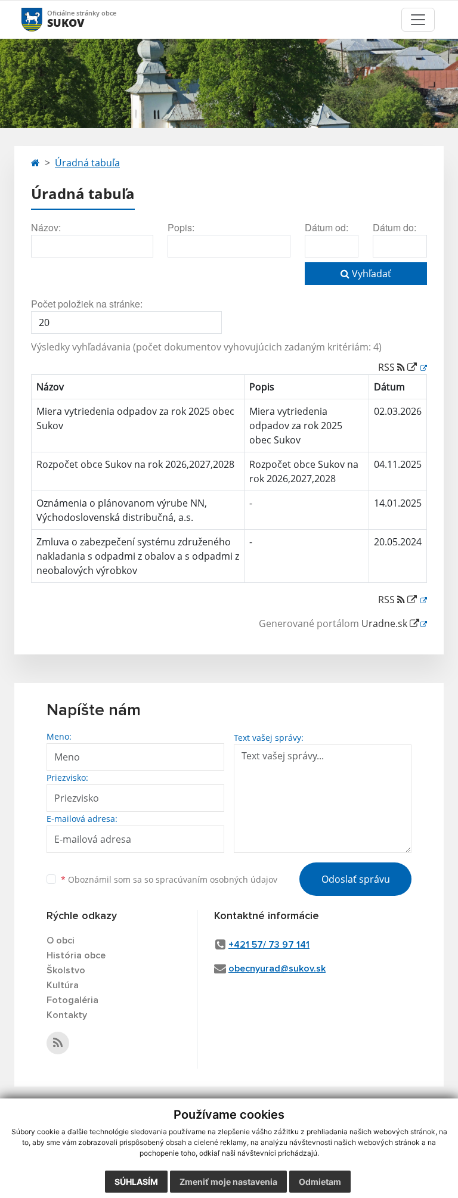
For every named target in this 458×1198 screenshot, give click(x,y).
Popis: (181, 227)
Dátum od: (326, 227)
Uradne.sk (385, 623)
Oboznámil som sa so (169, 879)
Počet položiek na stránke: (87, 304)
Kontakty (67, 1015)
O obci (61, 940)
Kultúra (63, 985)
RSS (387, 367)
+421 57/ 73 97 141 (269, 944)
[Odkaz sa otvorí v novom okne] (58, 1043)
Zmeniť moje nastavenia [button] (228, 1182)
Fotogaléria (72, 1000)
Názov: (46, 227)
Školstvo (66, 970)
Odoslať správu (355, 879)
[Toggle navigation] (418, 20)
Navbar (43, 19)
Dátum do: (394, 227)
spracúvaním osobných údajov (216, 879)
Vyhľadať (370, 273)
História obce (76, 955)
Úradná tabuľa (87, 162)
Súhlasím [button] (136, 1182)
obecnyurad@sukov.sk (277, 968)
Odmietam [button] (320, 1182)
